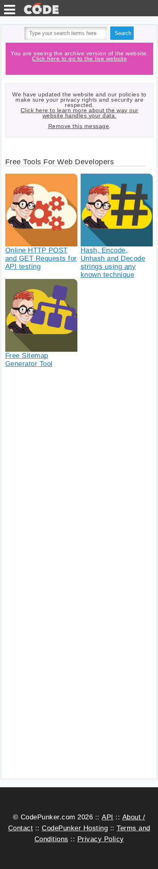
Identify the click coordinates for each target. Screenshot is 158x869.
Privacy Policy (100, 839)
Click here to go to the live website (79, 58)
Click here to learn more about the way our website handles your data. (80, 113)
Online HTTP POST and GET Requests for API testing (41, 258)
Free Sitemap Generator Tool (29, 360)
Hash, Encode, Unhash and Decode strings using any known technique (113, 262)
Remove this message (78, 126)
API (107, 817)
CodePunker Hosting (75, 828)
